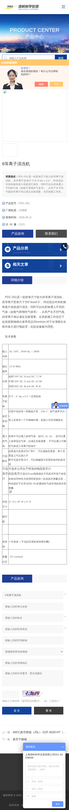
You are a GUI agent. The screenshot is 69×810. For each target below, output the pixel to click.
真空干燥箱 (20, 739)
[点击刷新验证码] (31, 694)
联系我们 (51, 233)
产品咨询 (17, 233)
